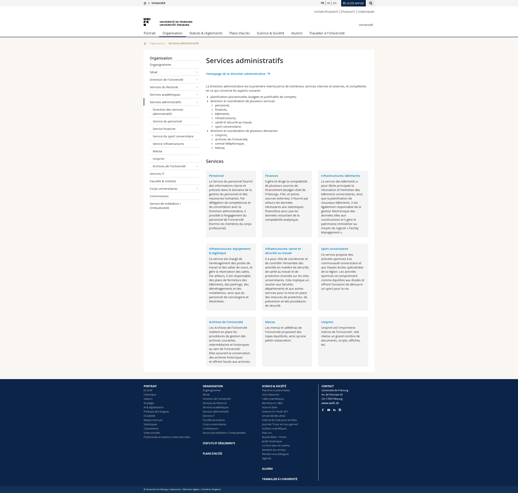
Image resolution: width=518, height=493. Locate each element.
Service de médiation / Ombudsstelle (165, 205)
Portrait (150, 33)
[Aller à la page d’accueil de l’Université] (168, 22)
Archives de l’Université (226, 322)
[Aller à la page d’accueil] (145, 3)
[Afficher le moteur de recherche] (370, 3)
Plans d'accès (239, 33)
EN (334, 3)
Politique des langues (156, 411)
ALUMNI (267, 469)
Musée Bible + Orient (274, 437)
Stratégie (149, 403)
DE (328, 3)
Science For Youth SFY (275, 411)
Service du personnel (167, 121)
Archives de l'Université (169, 166)
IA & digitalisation (154, 407)
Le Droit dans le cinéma (276, 445)
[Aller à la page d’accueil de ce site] (145, 43)
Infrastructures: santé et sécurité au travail (283, 251)
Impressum (175, 489)
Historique (150, 394)
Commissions (159, 196)
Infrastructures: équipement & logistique (230, 251)
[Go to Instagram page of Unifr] (340, 410)
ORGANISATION (213, 386)
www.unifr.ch (330, 403)
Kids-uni (267, 433)
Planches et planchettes (276, 390)
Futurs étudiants (326, 12)
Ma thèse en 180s (272, 403)
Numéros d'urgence (211, 489)
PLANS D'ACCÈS (212, 453)
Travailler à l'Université (327, 33)
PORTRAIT (150, 386)
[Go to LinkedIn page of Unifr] (334, 410)
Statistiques (150, 424)
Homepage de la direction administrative (235, 74)
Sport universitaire (334, 249)
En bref (148, 390)
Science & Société (270, 33)
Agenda (266, 458)
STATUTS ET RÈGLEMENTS (219, 443)
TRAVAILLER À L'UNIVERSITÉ (279, 479)
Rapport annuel (153, 420)
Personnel (216, 176)
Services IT (157, 174)
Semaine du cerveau (274, 450)
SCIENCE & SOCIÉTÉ (274, 386)
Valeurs (148, 399)
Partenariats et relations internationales (167, 437)
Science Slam (269, 407)
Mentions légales (191, 489)
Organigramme (160, 65)
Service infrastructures (168, 144)
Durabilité (149, 416)
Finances (271, 176)
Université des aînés (274, 416)
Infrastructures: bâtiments (340, 176)
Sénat (153, 72)
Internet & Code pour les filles (279, 420)
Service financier (164, 129)
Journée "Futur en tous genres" (280, 424)
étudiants (348, 12)
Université (158, 3)
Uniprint (158, 159)
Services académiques (165, 94)
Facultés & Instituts (163, 181)
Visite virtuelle (152, 433)
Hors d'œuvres (270, 394)
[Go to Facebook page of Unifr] (323, 410)
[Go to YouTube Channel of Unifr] (328, 410)
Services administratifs (165, 102)
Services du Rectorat (164, 87)
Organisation (172, 33)
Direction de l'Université (166, 79)
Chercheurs (366, 12)
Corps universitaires (163, 189)
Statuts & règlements (206, 33)
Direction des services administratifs (168, 111)
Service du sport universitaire (173, 136)
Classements (151, 428)
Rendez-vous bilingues (275, 454)
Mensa (157, 151)
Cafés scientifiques (273, 399)
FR (322, 3)
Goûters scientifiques (274, 428)
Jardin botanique (272, 441)
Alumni (296, 33)
